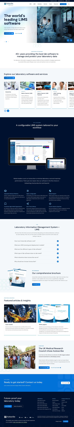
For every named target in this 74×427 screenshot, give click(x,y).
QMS (34, 4)
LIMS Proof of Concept (56, 410)
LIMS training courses (56, 403)
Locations (63, 400)
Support (53, 402)
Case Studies (64, 405)
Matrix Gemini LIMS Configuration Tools (44, 409)
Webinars (63, 410)
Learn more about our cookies (20, 422)
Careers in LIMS (64, 402)
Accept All (65, 421)
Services (45, 4)
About (50, 4)
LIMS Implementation (56, 407)
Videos (63, 409)
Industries (40, 4)
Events (63, 407)
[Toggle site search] (69, 4)
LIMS (30, 4)
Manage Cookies (59, 421)
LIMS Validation (55, 409)
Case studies (9, 324)
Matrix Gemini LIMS (26, 93)
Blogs (62, 403)
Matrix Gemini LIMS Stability (42, 405)
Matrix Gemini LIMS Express (42, 94)
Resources (56, 4)
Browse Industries (55, 400)
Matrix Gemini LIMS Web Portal (42, 407)
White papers (43, 324)
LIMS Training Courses (57, 94)
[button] (68, 40)
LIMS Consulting (55, 405)
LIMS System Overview (41, 400)
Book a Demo (63, 4)
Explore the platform (18, 406)
